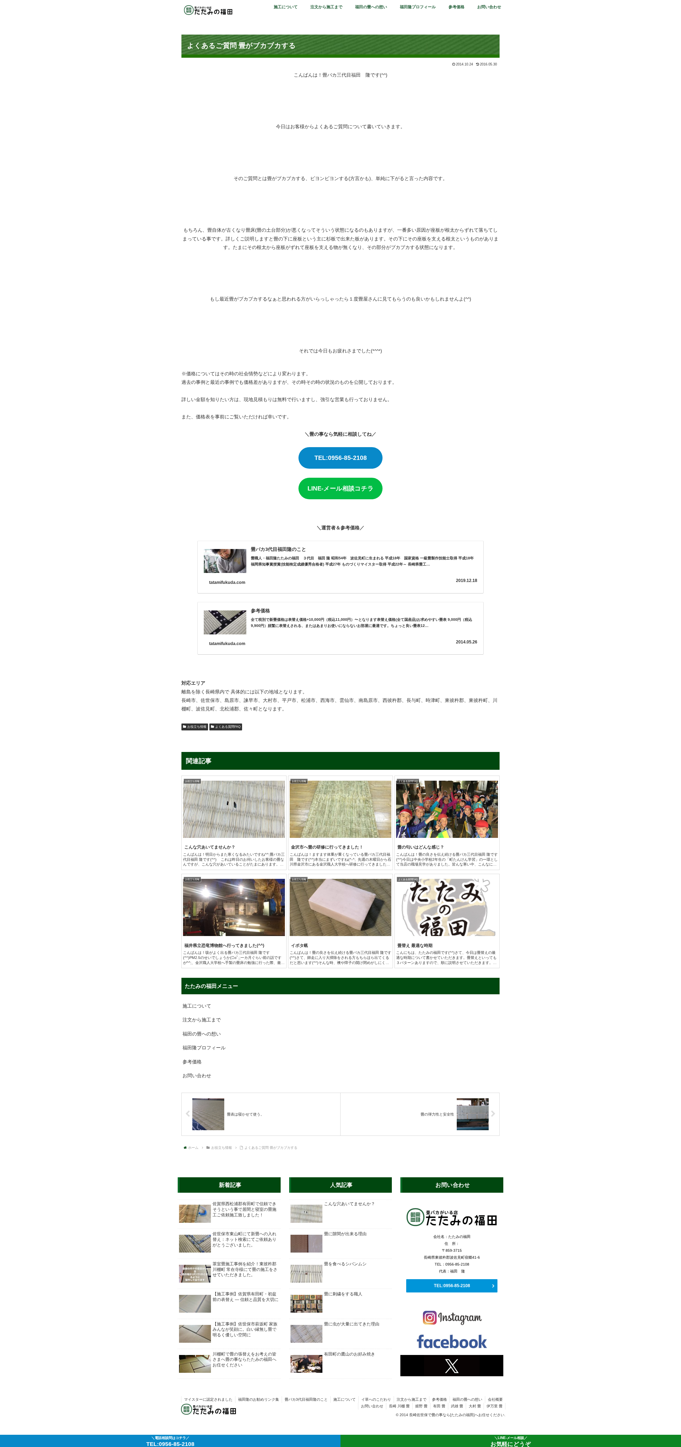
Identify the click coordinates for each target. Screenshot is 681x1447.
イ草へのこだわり (376, 1399)
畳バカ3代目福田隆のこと (306, 1399)
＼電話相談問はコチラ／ (170, 1441)
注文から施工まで (201, 1019)
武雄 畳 (457, 1406)
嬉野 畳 (421, 1406)
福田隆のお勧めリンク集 (258, 1399)
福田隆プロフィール (204, 1047)
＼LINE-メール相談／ (511, 1441)
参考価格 (192, 1062)
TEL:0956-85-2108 (340, 457)
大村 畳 (475, 1406)
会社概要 (495, 1399)
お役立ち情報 (196, 727)
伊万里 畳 (495, 1406)
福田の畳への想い (201, 1034)
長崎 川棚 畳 (399, 1406)
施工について (196, 1006)
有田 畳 (439, 1406)
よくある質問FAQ (227, 727)
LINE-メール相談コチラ (341, 488)
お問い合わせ (196, 1075)
